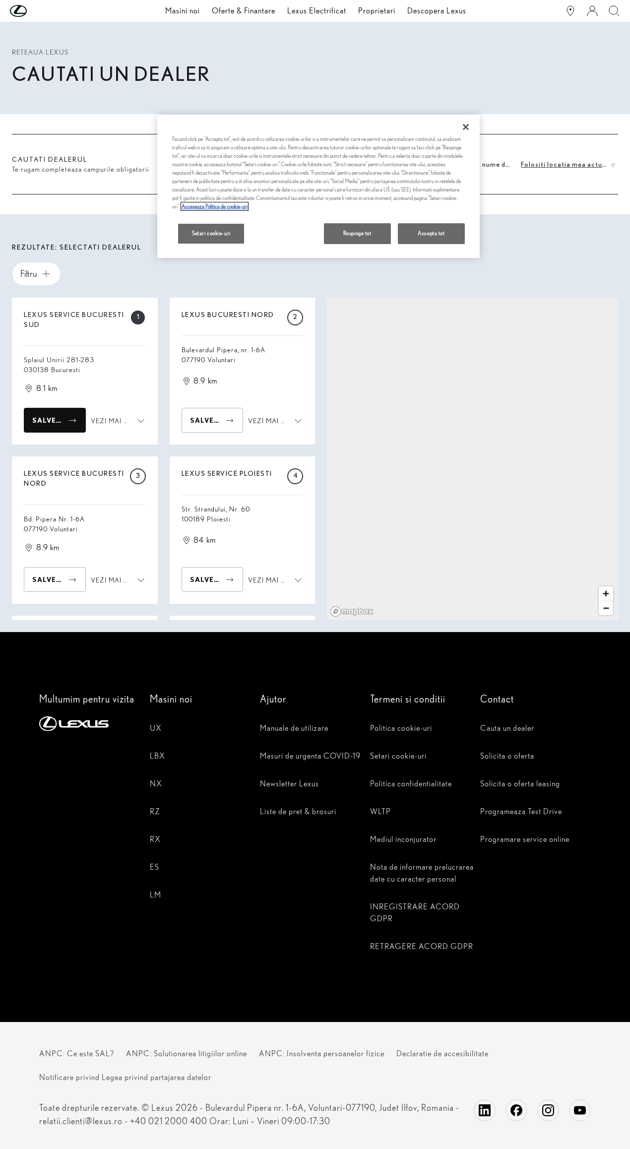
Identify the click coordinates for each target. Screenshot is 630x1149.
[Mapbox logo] (352, 611)
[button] (38, 11)
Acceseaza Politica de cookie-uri (215, 206)
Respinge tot (357, 233)
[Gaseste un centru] (570, 11)
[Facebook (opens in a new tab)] (516, 1110)
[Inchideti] (466, 127)
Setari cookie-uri (211, 233)
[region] (472, 459)
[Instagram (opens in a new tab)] (548, 1110)
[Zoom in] (606, 593)
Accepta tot (431, 233)
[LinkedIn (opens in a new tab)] (485, 1110)
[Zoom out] (606, 608)
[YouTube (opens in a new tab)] (580, 1110)
